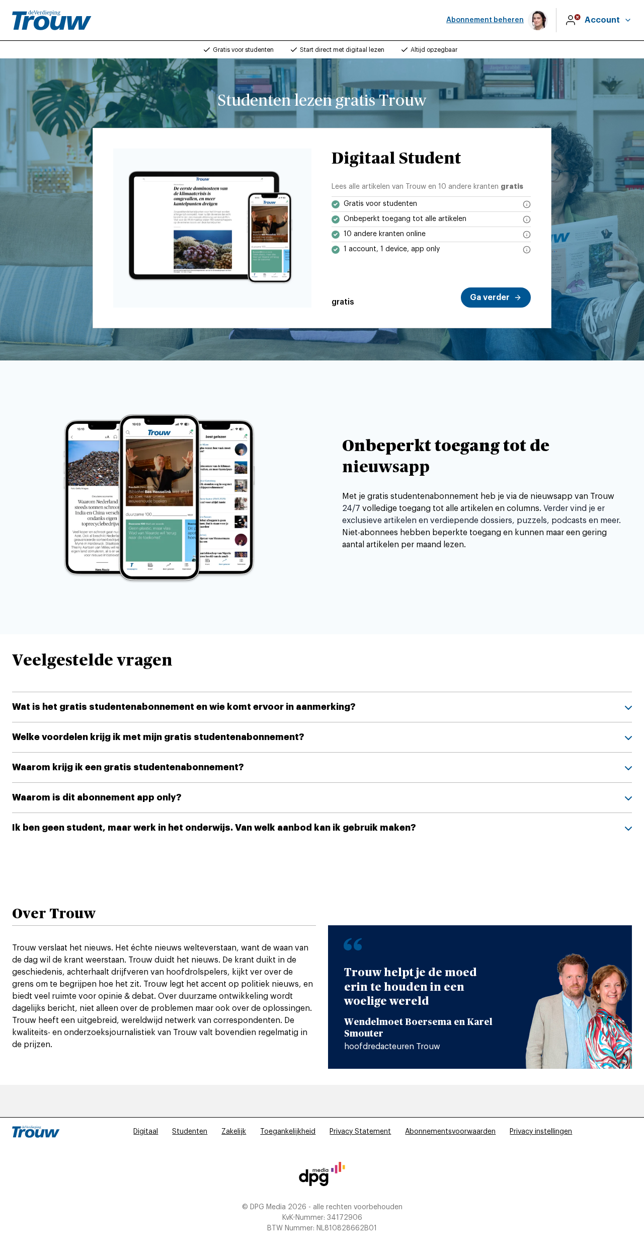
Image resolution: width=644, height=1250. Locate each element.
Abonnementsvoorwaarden (450, 1131)
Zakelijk (233, 1131)
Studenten (189, 1131)
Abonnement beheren (485, 20)
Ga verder (490, 297)
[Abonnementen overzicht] (52, 20)
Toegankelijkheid (287, 1131)
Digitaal (145, 1131)
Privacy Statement (360, 1131)
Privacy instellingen (541, 1131)
